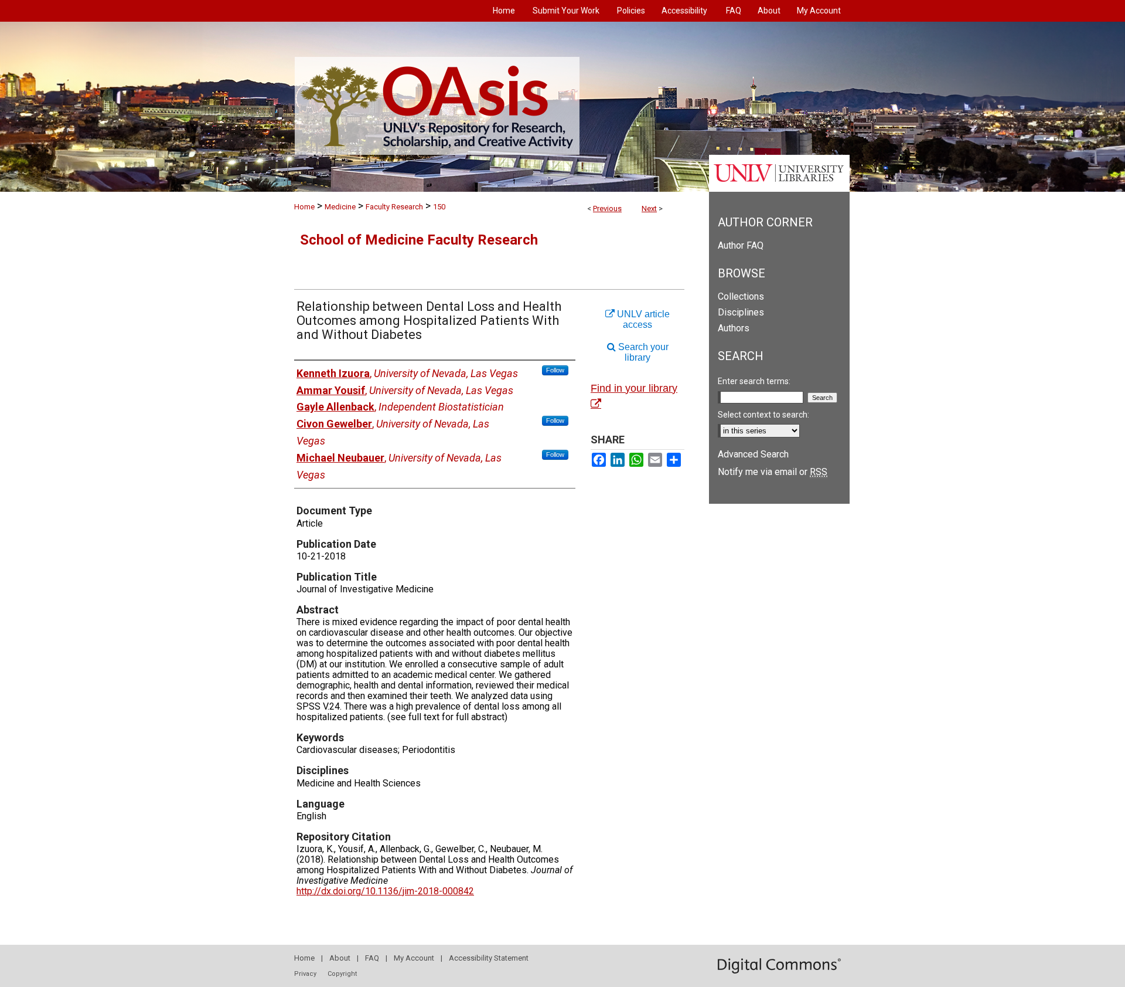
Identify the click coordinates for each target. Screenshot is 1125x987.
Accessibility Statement (489, 958)
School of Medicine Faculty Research (419, 240)
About (339, 958)
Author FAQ (740, 245)
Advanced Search (753, 454)
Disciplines (741, 312)
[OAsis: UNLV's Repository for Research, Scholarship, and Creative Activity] (562, 107)
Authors (733, 328)
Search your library (642, 352)
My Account (414, 958)
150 (439, 206)
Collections (741, 296)
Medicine (340, 206)
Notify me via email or (772, 471)
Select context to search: (763, 414)
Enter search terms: (754, 381)
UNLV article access (642, 319)
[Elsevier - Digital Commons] (779, 965)
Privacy (305, 974)
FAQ (372, 958)
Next (649, 208)
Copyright (342, 974)
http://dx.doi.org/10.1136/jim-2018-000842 (385, 891)
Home (304, 206)
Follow (555, 370)
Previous (607, 208)
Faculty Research (394, 206)
